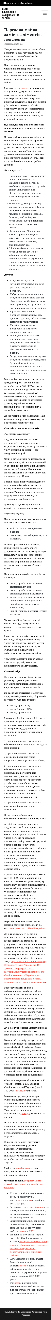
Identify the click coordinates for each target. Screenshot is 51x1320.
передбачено (36, 1207)
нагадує (26, 1113)
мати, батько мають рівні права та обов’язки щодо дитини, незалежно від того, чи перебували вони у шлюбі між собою (28, 1248)
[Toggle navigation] (45, 13)
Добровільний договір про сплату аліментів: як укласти (23, 1184)
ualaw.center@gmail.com (19, 2)
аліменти (22, 88)
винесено (23, 1265)
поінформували (24, 1168)
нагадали (20, 1090)
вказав (16, 1282)
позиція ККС (26, 1231)
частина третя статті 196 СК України (25, 928)
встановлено (25, 1200)
